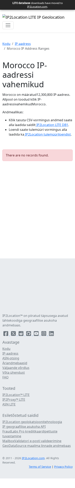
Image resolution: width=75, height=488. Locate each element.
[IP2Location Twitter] (14, 334)
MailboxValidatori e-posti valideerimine (31, 441)
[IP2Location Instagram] (44, 334)
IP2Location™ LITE (16, 395)
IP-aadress (23, 44)
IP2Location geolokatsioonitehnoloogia (32, 422)
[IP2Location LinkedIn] (51, 334)
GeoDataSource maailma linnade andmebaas (36, 445)
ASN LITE (9, 404)
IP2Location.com (37, 6)
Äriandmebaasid (14, 363)
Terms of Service (40, 467)
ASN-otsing (10, 358)
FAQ (5, 377)
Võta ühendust (13, 372)
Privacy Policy (63, 467)
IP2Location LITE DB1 (52, 125)
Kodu (6, 44)
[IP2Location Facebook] (6, 334)
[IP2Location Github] (29, 334)
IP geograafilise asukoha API (24, 426)
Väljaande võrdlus (15, 368)
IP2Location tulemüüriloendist (47, 134)
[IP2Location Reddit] (21, 334)
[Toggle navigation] (8, 25)
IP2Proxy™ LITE (13, 399)
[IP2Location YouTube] (36, 334)
